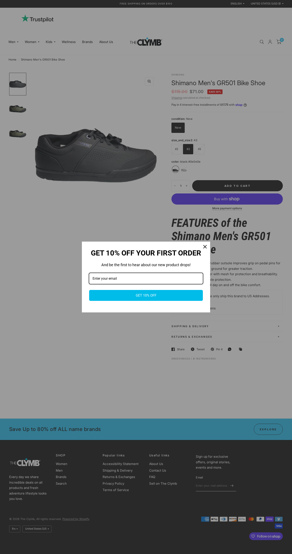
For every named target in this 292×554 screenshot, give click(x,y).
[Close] (205, 247)
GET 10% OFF (146, 295)
